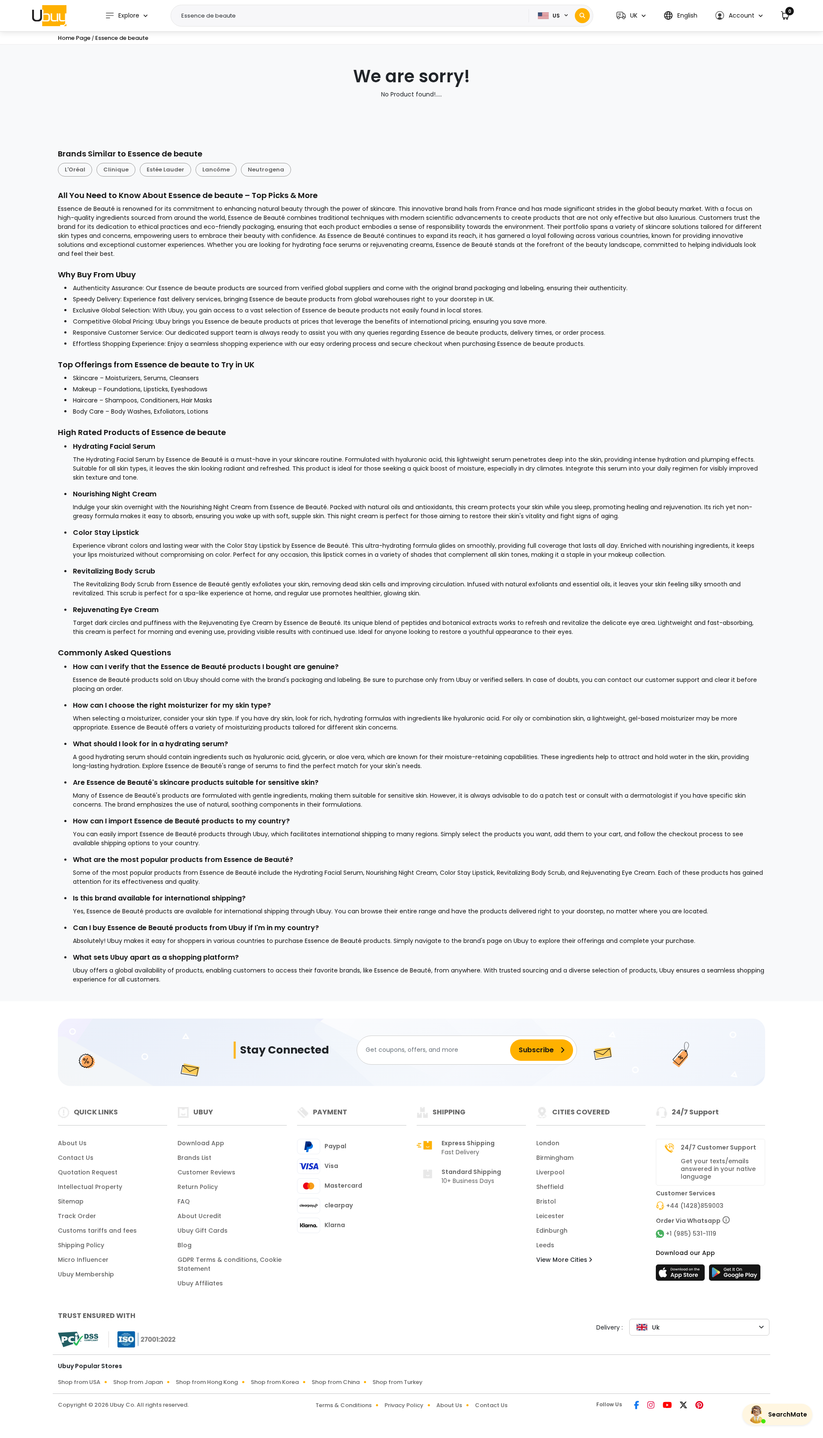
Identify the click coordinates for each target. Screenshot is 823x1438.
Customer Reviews (206, 1172)
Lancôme (216, 169)
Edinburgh (552, 1230)
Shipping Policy (81, 1245)
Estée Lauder (165, 169)
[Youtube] (667, 1406)
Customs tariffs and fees (97, 1230)
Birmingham (555, 1157)
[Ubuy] (49, 15)
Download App (200, 1143)
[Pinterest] (699, 1406)
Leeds (545, 1245)
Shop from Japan (138, 1382)
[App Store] (681, 1275)
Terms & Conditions (343, 1405)
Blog (184, 1245)
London (547, 1143)
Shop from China (336, 1382)
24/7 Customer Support (718, 1147)
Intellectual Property (90, 1187)
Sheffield (550, 1187)
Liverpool (550, 1172)
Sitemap (71, 1201)
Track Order (77, 1216)
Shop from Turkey (397, 1382)
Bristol (546, 1201)
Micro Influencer (83, 1259)
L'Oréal (75, 169)
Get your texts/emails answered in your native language (718, 1168)
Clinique (116, 169)
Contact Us (75, 1157)
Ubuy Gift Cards (202, 1230)
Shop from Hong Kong (207, 1382)
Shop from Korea (275, 1382)
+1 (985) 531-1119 (691, 1233)
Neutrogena (266, 169)
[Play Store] (734, 1275)
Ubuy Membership (86, 1274)
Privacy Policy (404, 1405)
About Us (72, 1143)
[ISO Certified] (142, 1338)
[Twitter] (684, 1406)
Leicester (550, 1216)
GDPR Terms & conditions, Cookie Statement (229, 1264)
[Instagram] (651, 1406)
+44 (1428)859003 (695, 1205)
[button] (631, 15)
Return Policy (197, 1187)
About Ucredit (199, 1216)
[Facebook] (637, 1406)
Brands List (194, 1157)
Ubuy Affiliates (200, 1283)
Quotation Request (87, 1172)
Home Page (74, 38)
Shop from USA (79, 1382)
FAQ (183, 1201)
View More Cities (562, 1259)
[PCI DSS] (78, 1339)
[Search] (582, 15)
